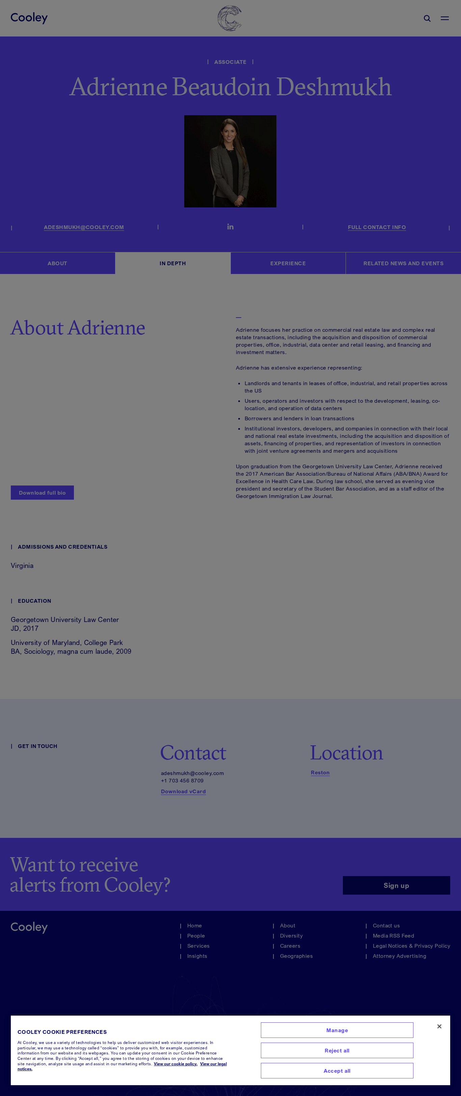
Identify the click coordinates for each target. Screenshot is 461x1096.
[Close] (439, 1026)
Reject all (337, 1050)
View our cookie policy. (175, 1063)
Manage (337, 1030)
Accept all (337, 1070)
